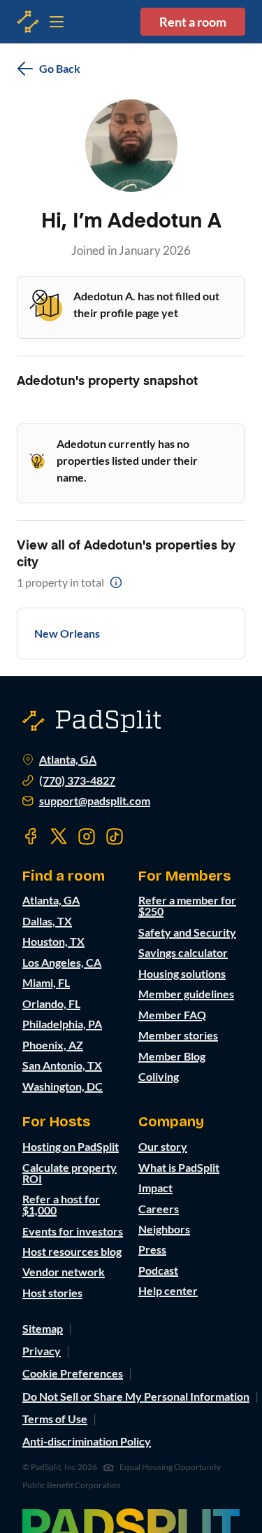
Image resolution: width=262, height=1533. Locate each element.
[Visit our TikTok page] (114, 836)
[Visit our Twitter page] (58, 836)
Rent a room (192, 21)
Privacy (41, 1350)
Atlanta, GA (67, 759)
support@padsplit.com (94, 800)
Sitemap (42, 1328)
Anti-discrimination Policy (86, 1441)
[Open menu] (28, 21)
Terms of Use (54, 1418)
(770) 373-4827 (77, 780)
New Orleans (67, 633)
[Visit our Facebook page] (30, 836)
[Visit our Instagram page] (86, 836)
